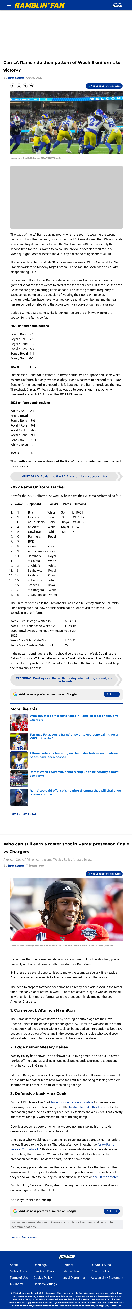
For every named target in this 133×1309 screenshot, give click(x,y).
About (14, 1265)
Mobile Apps (18, 1271)
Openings (40, 1265)
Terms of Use (19, 1277)
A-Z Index (16, 1284)
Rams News (29, 813)
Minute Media (25, 1293)
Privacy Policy (100, 1271)
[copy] (31, 85)
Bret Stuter (16, 77)
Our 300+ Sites (101, 1265)
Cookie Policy (43, 1277)
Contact (67, 1265)
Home (14, 813)
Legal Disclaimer (73, 1277)
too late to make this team (86, 1107)
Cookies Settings (45, 1284)
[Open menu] (9, 5)
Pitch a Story (71, 1271)
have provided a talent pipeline (72, 1102)
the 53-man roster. (106, 1177)
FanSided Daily (44, 1271)
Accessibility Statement (107, 1277)
